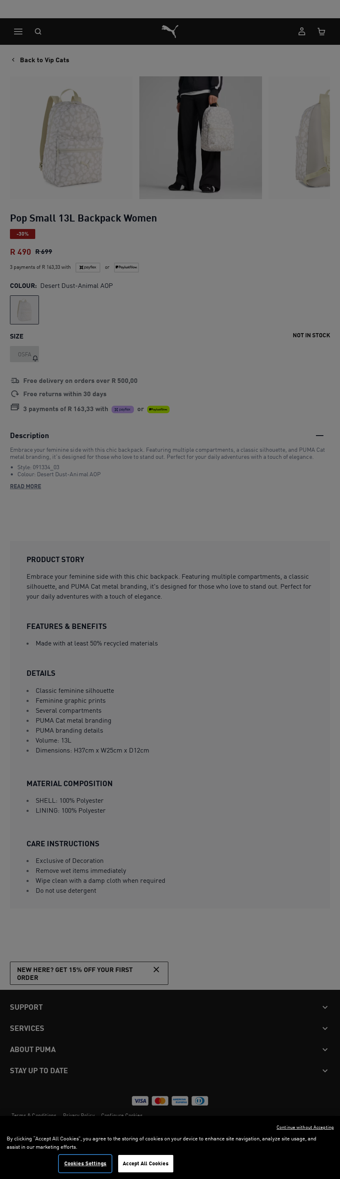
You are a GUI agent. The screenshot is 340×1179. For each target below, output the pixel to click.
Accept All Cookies (145, 1163)
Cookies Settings (85, 1163)
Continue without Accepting (305, 1127)
